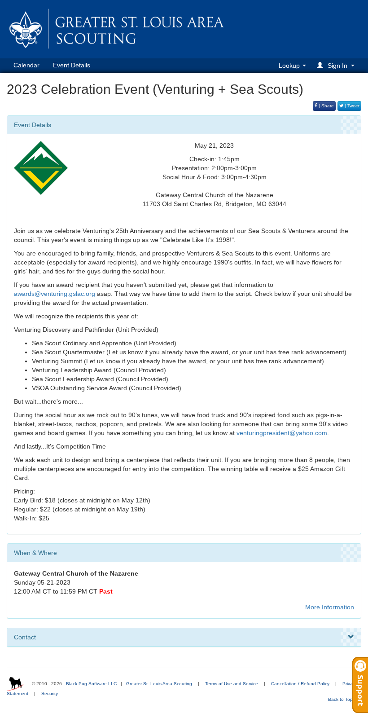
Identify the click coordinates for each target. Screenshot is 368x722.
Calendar (26, 65)
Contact (25, 637)
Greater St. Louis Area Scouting (159, 683)
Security (49, 693)
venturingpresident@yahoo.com (282, 432)
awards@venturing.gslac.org (54, 293)
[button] (337, 65)
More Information (329, 607)
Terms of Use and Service (231, 683)
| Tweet (351, 105)
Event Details (71, 65)
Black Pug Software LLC (91, 683)
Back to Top (341, 699)
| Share (325, 105)
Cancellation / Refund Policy (300, 683)
